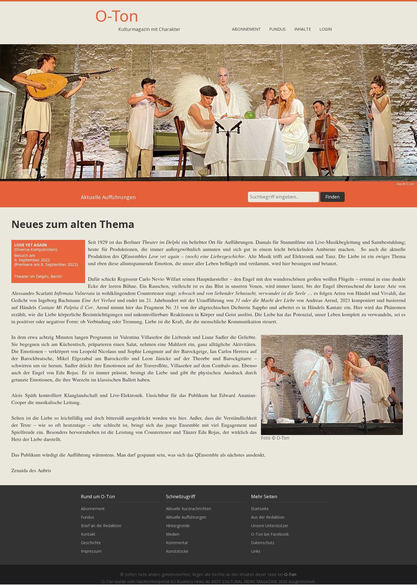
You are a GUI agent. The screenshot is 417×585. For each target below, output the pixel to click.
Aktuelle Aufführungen (186, 517)
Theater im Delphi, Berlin (38, 276)
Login (325, 29)
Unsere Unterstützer (269, 525)
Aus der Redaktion (268, 517)
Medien (173, 534)
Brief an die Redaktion (101, 525)
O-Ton (116, 15)
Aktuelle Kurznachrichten (188, 508)
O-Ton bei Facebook (270, 534)
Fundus (277, 29)
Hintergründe (178, 525)
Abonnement (246, 29)
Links (255, 551)
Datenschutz (262, 542)
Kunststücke (177, 551)
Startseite (260, 508)
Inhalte (302, 29)
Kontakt (88, 534)
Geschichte (91, 542)
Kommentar (177, 542)
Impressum (91, 551)
